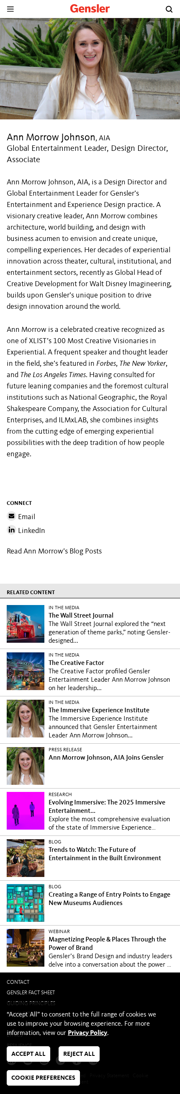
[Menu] (10, 9)
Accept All (28, 1054)
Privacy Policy (87, 1033)
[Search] (169, 9)
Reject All (79, 1054)
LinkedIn (30, 531)
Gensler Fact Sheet (31, 993)
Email (25, 517)
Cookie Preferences (43, 1078)
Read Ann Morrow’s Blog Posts (54, 551)
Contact (18, 982)
